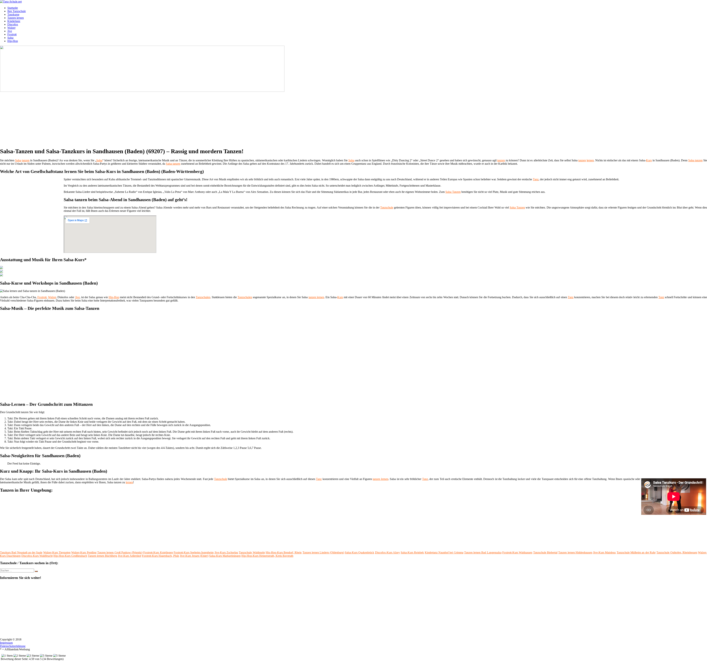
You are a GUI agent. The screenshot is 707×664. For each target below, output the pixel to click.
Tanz (536, 179)
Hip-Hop (12, 41)
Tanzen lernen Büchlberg (102, 555)
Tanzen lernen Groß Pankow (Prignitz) (120, 552)
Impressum (6, 642)
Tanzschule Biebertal (545, 552)
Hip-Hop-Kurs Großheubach (70, 555)
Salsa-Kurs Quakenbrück (359, 552)
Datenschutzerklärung (12, 646)
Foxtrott (12, 34)
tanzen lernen (316, 297)
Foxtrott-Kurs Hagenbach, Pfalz (160, 555)
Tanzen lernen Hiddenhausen (575, 552)
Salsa (10, 37)
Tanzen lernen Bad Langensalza (483, 552)
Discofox (12, 24)
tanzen (25, 160)
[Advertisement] (113, 118)
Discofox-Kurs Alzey (387, 552)
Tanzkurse (13, 14)
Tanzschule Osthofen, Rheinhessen (676, 552)
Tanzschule (386, 207)
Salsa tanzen (695, 160)
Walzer (11, 27)
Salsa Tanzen (453, 191)
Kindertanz (13, 21)
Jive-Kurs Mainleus (604, 552)
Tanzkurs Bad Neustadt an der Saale (21, 552)
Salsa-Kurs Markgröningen (225, 555)
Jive (9, 31)
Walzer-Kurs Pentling (83, 552)
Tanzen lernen (15, 17)
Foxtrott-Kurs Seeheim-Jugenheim (194, 552)
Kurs (649, 160)
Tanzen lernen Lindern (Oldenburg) (323, 552)
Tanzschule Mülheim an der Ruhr (636, 552)
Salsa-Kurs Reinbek (412, 552)
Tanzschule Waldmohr (252, 552)
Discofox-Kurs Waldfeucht (37, 555)
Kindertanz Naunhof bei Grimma (444, 552)
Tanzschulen (203, 297)
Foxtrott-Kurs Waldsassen (517, 552)
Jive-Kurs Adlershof (129, 555)
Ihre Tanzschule (16, 11)
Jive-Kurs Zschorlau (226, 552)
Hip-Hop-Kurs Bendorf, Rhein (284, 552)
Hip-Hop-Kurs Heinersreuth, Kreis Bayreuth (267, 555)
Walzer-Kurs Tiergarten (57, 552)
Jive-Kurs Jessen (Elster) (194, 555)
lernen (590, 160)
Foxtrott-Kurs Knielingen (158, 552)
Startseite (12, 7)
